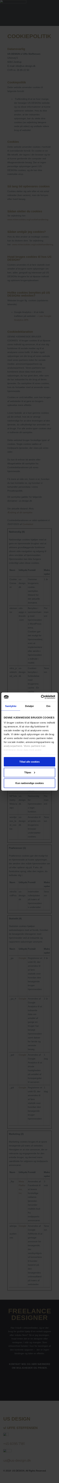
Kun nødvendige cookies (29, 783)
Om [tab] (48, 706)
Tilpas (27, 772)
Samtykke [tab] (10, 706)
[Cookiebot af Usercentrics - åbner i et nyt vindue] (41, 697)
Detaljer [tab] (29, 706)
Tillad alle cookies (29, 761)
